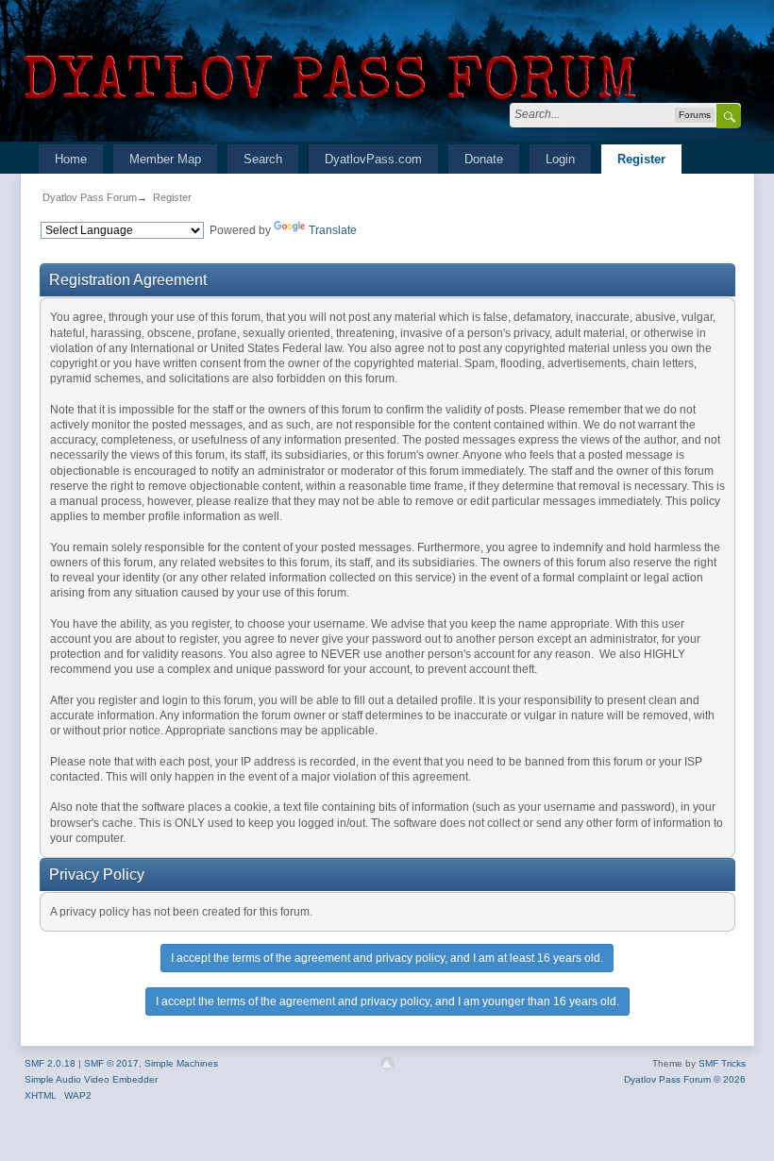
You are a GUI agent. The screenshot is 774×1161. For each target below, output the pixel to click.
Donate (483, 159)
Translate (333, 230)
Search (263, 159)
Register (641, 159)
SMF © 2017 (111, 1063)
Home (71, 159)
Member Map (165, 159)
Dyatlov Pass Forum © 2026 (685, 1079)
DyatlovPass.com (373, 159)
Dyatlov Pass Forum (89, 197)
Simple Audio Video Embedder (91, 1079)
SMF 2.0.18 (50, 1063)
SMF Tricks (722, 1063)
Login (560, 159)
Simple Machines (181, 1063)
